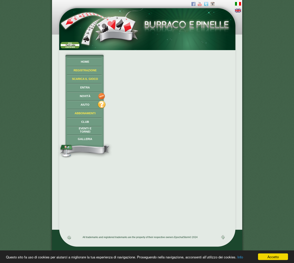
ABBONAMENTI (85, 113)
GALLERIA (85, 139)
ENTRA (85, 87)
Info (240, 256)
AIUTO (85, 104)
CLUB (85, 121)
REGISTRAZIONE (85, 70)
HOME (85, 61)
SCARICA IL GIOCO (85, 78)
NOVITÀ (85, 96)
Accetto (273, 256)
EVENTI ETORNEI (85, 130)
